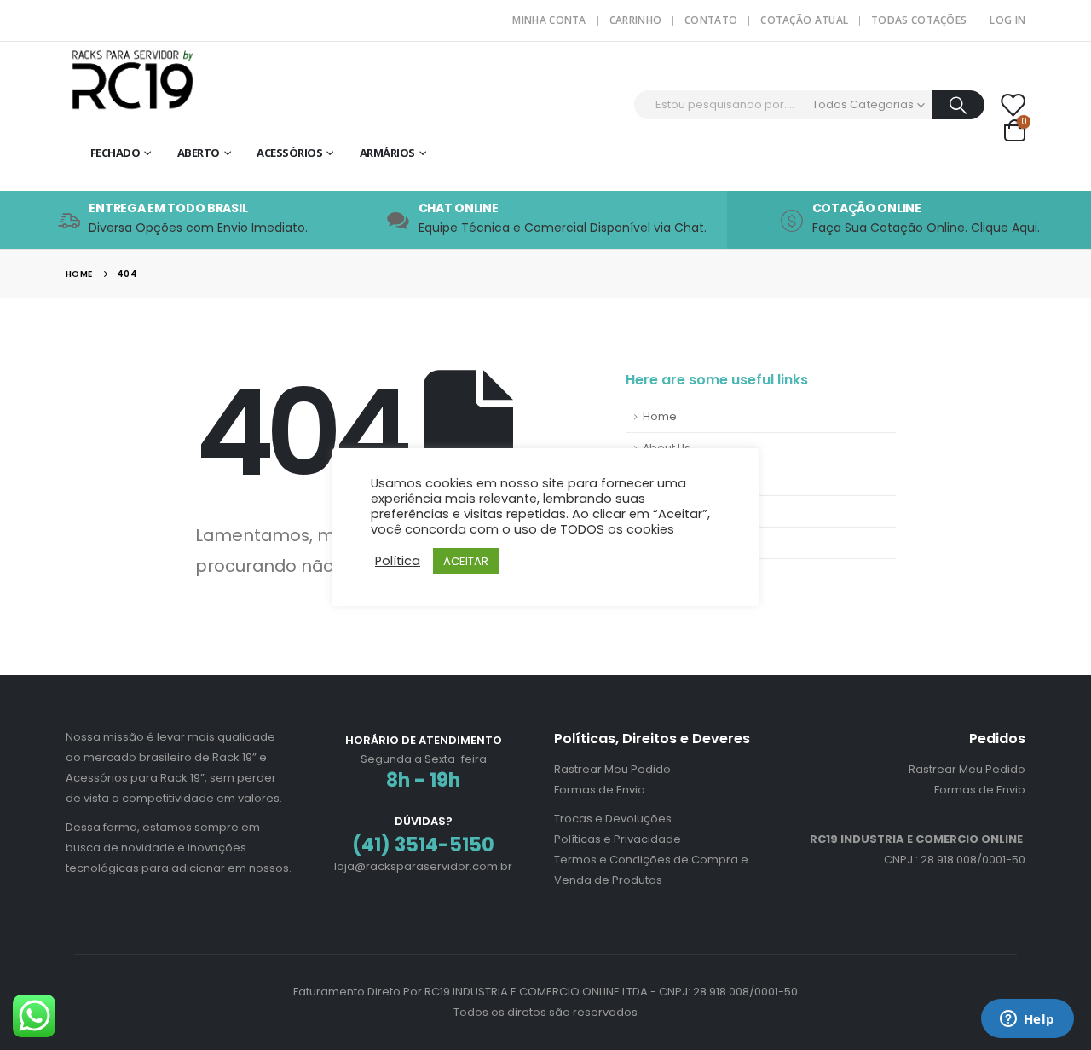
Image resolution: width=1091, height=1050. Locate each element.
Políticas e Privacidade (617, 839)
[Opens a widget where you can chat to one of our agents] (1027, 1020)
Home (660, 416)
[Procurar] (958, 104)
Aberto (198, 152)
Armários (387, 152)
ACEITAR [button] (465, 561)
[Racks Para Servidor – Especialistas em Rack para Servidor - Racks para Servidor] (172, 78)
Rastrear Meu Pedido (612, 769)
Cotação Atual (804, 20)
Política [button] (397, 560)
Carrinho (635, 20)
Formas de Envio (599, 790)
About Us (666, 448)
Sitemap (666, 511)
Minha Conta (549, 20)
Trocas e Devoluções (613, 819)
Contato (710, 20)
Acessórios (289, 152)
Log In (1007, 20)
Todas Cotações (919, 20)
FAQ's (657, 479)
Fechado (115, 152)
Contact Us (672, 542)
